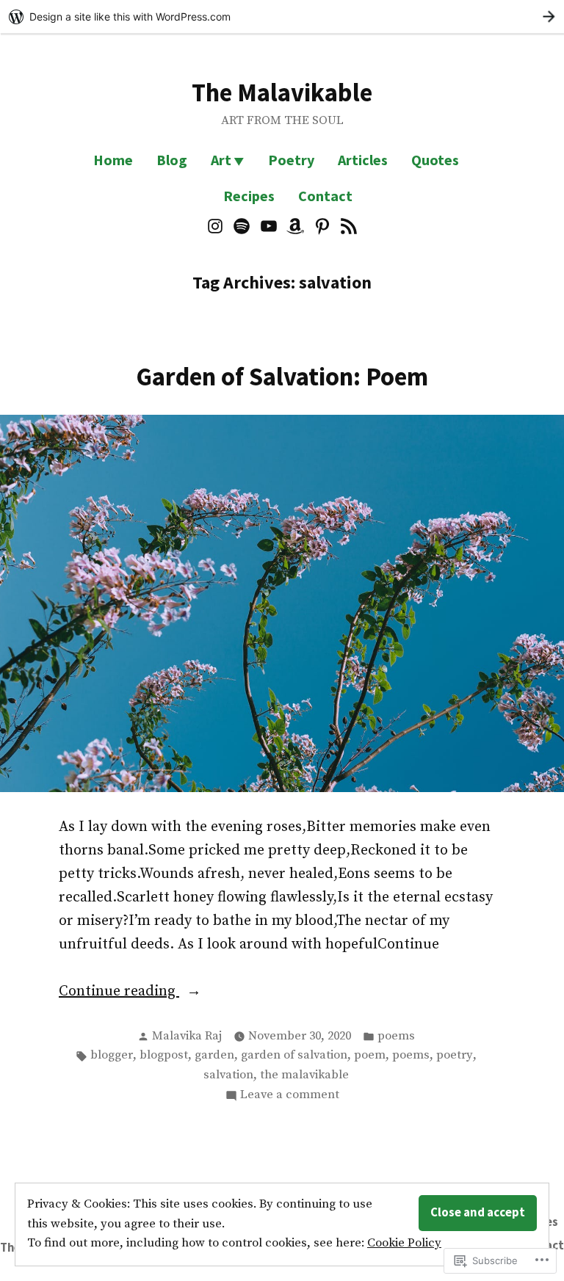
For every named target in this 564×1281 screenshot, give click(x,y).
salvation (228, 1075)
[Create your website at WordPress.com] (282, 16)
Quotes (435, 159)
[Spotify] (242, 225)
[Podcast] (347, 225)
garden (214, 1055)
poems (396, 1036)
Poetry (291, 159)
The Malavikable (282, 92)
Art (221, 159)
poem (370, 1055)
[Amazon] (295, 225)
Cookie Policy (404, 1243)
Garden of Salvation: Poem (282, 376)
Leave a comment (289, 1096)
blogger (111, 1055)
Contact (325, 195)
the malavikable (304, 1075)
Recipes (249, 195)
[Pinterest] (322, 225)
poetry (454, 1055)
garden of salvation (294, 1055)
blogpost (164, 1055)
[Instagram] (217, 225)
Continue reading (119, 992)
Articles (363, 159)
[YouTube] (268, 225)
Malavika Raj (187, 1036)
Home (113, 159)
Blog (171, 159)
